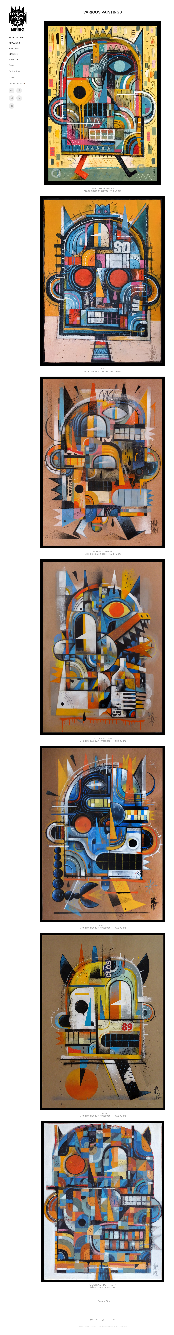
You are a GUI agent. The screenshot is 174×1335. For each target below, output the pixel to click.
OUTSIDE (13, 54)
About (11, 65)
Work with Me (14, 71)
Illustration (16, 38)
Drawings (14, 43)
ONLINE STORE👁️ (17, 83)
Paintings (14, 48)
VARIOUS (13, 59)
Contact (12, 77)
